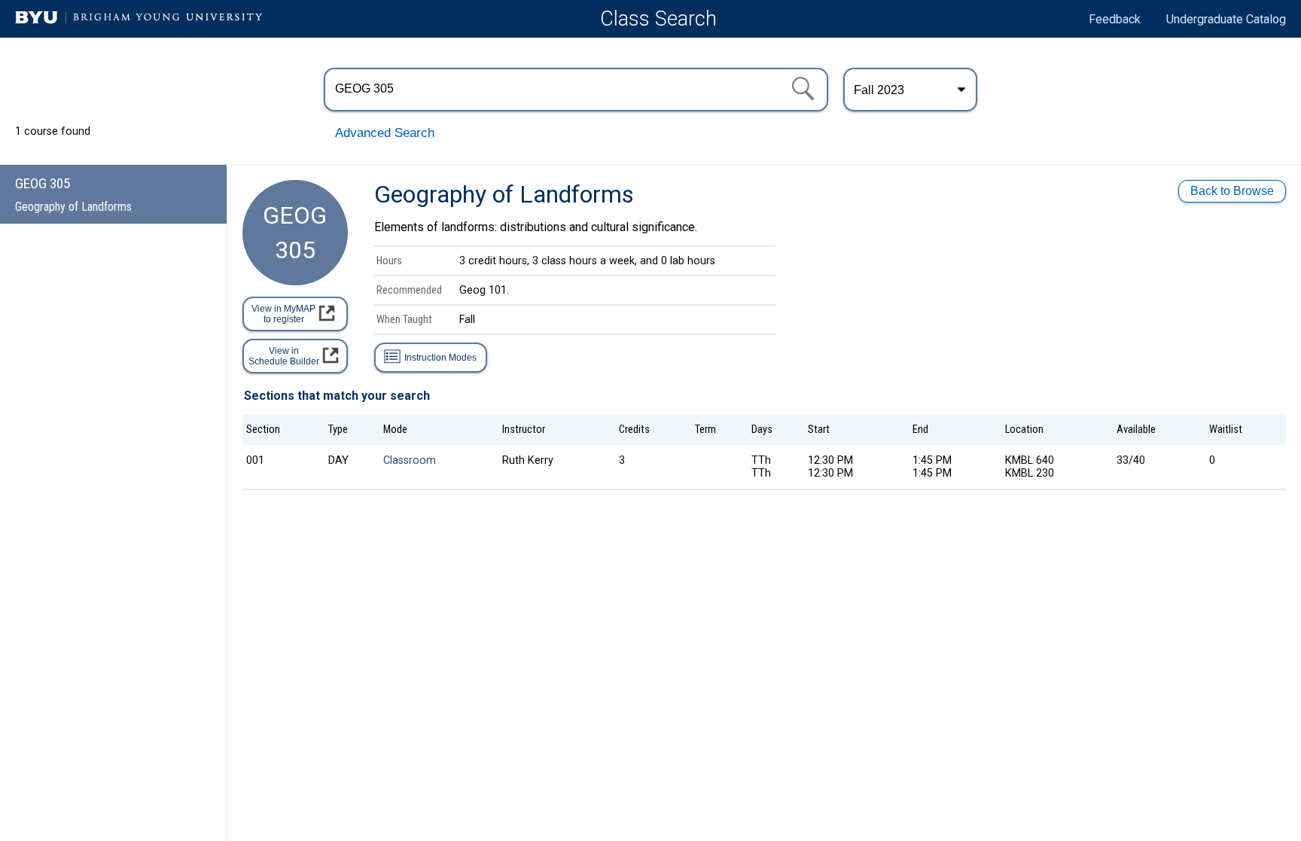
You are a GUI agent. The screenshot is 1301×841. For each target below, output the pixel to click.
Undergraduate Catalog (1226, 19)
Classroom (409, 460)
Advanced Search (384, 133)
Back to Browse (1232, 190)
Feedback (1115, 19)
